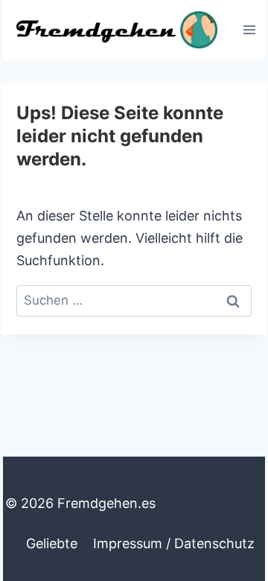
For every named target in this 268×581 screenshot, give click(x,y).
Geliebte (51, 543)
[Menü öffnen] (249, 29)
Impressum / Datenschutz (174, 543)
